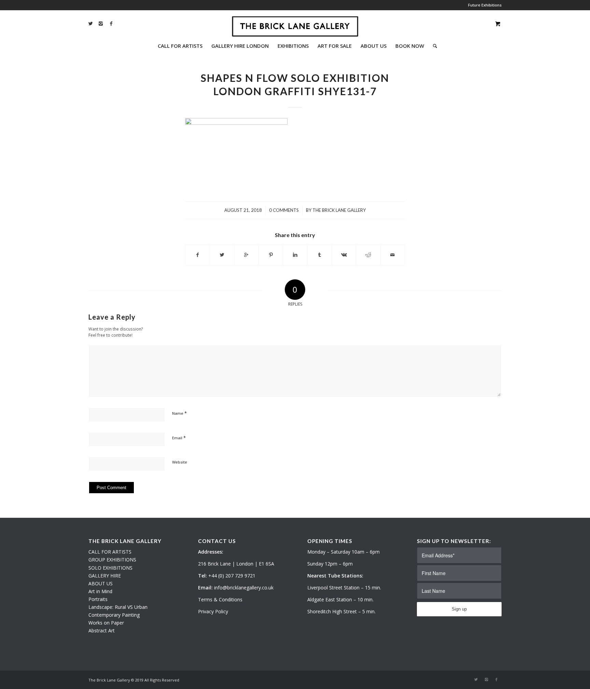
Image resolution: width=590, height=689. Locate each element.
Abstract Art (101, 630)
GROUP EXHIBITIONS (112, 559)
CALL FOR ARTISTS (109, 551)
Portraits (98, 599)
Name (179, 413)
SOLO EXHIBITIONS (110, 568)
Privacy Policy (213, 611)
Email (179, 438)
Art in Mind (100, 591)
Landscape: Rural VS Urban (118, 607)
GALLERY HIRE (104, 575)
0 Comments (284, 210)
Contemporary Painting (114, 615)
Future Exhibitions (485, 5)
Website (179, 462)
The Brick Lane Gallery (339, 210)
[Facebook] (111, 23)
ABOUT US (100, 583)
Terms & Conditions (220, 599)
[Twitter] (90, 23)
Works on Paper (106, 622)
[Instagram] (101, 23)
